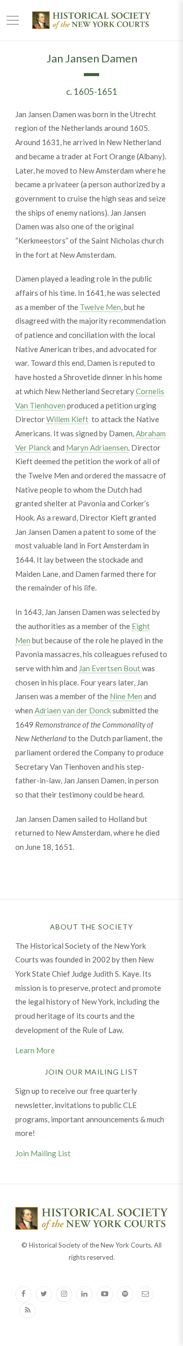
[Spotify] (125, 1294)
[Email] (145, 1294)
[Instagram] (64, 1294)
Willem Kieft (67, 419)
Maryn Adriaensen (97, 447)
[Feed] (27, 1310)
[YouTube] (105, 1294)
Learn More (35, 1050)
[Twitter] (44, 1294)
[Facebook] (23, 1294)
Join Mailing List (43, 1153)
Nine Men (126, 696)
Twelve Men (100, 307)
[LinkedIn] (84, 1294)
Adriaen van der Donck (73, 710)
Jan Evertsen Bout (110, 668)
